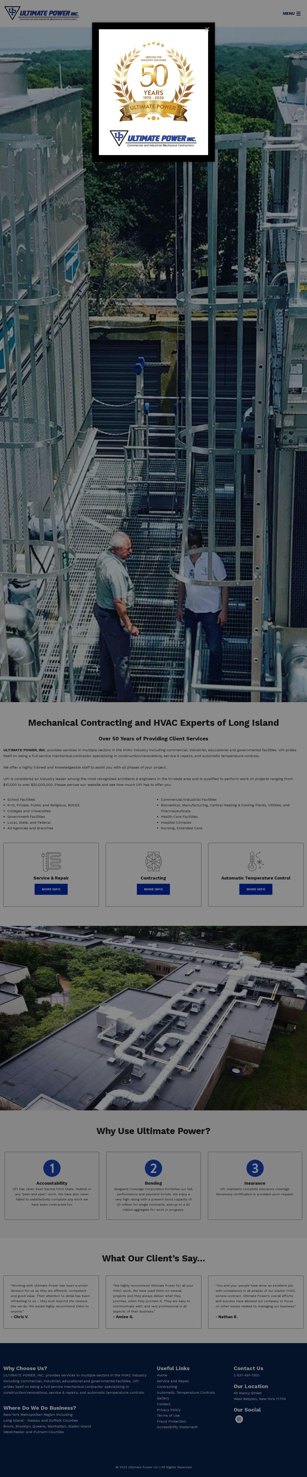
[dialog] (153, 92)
